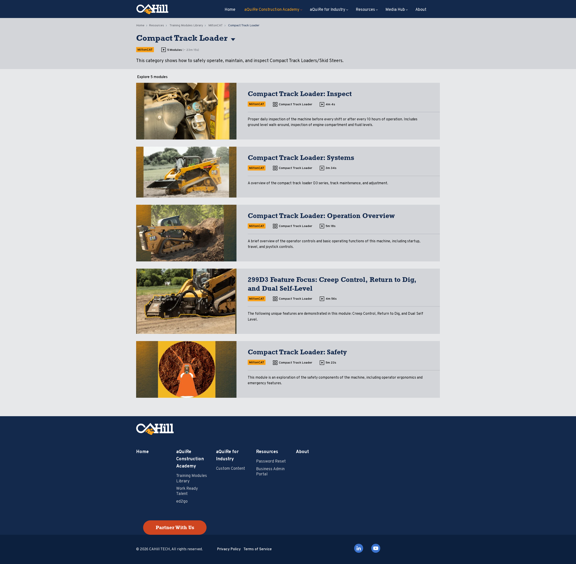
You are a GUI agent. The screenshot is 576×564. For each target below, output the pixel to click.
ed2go (182, 501)
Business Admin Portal (270, 472)
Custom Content (230, 468)
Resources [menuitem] (365, 9)
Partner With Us (175, 527)
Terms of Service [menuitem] (257, 549)
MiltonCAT (215, 25)
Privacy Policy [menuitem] (229, 549)
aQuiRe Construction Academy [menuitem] (271, 9)
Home (140, 25)
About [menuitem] (420, 9)
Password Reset (271, 461)
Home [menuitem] (230, 9)
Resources (156, 25)
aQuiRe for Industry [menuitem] (327, 9)
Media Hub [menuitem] (395, 9)
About (302, 452)
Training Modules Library (186, 25)
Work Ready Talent (187, 491)
